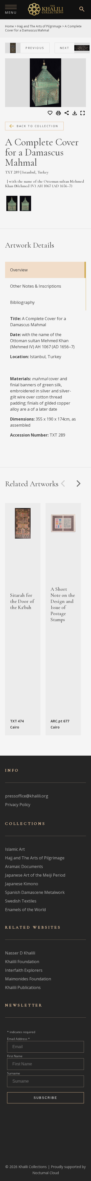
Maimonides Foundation (28, 979)
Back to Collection (37, 126)
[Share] (66, 114)
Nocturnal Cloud (45, 1172)
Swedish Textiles (20, 901)
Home (9, 26)
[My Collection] (50, 113)
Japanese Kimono (21, 884)
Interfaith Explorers (23, 970)
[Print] (59, 113)
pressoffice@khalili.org (26, 796)
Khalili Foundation (22, 961)
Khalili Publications (23, 987)
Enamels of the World (25, 909)
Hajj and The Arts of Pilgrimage (39, 26)
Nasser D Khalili (20, 953)
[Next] (77, 483)
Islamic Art (15, 849)
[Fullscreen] (82, 114)
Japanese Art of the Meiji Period (35, 875)
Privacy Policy (17, 804)
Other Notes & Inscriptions (35, 286)
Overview (19, 270)
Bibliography (22, 302)
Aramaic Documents (24, 866)
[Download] (74, 114)
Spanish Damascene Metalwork (35, 892)
